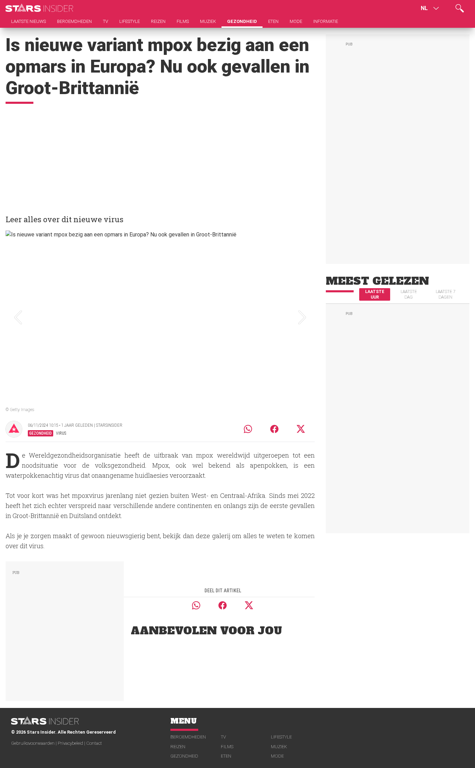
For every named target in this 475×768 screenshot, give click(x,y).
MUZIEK (279, 746)
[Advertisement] (160, 155)
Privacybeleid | (72, 743)
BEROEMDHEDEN (188, 737)
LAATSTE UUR (374, 294)
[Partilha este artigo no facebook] (274, 429)
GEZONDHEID (184, 756)
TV (223, 737)
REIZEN (177, 746)
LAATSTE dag (409, 294)
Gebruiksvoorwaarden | (34, 743)
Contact (94, 743)
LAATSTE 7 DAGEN (446, 294)
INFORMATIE (325, 21)
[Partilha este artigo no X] (301, 429)
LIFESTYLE (281, 737)
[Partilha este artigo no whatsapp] (248, 429)
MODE (277, 756)
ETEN (226, 756)
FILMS (227, 746)
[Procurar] (459, 8)
